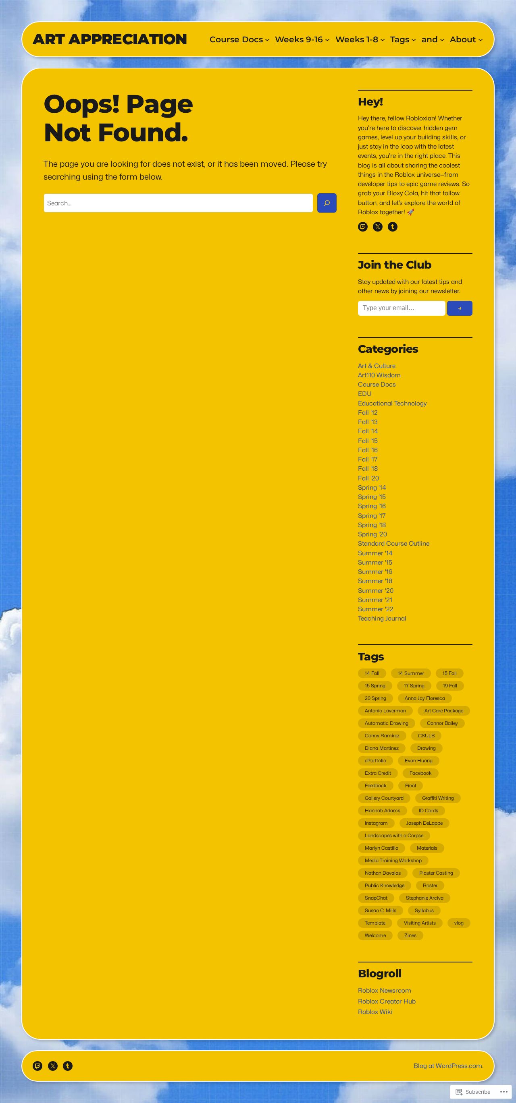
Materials (427, 848)
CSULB (426, 736)
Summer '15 (375, 562)
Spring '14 (372, 487)
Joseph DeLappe (424, 823)
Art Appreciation (110, 39)
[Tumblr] (392, 227)
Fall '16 (368, 450)
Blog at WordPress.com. (448, 1066)
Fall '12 (368, 412)
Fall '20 (368, 478)
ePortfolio (375, 760)
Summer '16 (375, 571)
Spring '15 (372, 497)
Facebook (421, 773)
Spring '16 (372, 506)
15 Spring (375, 686)
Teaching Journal (382, 618)
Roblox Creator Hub (387, 1001)
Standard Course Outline (393, 543)
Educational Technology (392, 403)
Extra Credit (378, 773)
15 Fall (450, 673)
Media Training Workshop (393, 860)
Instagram (376, 823)
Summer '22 (375, 609)
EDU (365, 393)
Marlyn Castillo (381, 848)
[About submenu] (480, 39)
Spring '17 (372, 515)
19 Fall (450, 686)
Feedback (376, 785)
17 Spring (414, 686)
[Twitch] (363, 227)
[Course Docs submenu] (267, 39)
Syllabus (424, 910)
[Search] (327, 203)
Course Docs (377, 384)
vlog (459, 923)
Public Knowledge (384, 885)
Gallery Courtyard (384, 798)
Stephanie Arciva (424, 898)
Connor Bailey (442, 723)
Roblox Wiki (375, 1012)
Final (410, 785)
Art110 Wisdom (379, 375)
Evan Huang (419, 760)
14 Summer (411, 673)
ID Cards (428, 810)
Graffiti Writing (438, 798)
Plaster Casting (436, 873)
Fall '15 (368, 441)
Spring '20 (372, 534)
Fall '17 (368, 459)
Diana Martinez (382, 748)
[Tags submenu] (413, 39)
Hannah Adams (382, 810)
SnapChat (376, 898)
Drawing (426, 748)
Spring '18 (372, 525)
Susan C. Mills (380, 910)
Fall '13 (368, 422)
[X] (378, 227)
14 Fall (372, 673)
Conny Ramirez (382, 736)
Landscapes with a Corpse (394, 835)
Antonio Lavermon (385, 711)
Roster (430, 885)
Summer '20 (375, 590)
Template (375, 923)
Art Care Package (443, 711)
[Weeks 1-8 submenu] (382, 39)
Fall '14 (368, 431)
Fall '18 (368, 468)
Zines (410, 935)
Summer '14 (375, 553)
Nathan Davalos (383, 873)
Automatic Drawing (386, 723)
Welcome (375, 935)
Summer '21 (375, 600)
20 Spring (375, 698)
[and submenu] (442, 39)
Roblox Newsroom (384, 990)
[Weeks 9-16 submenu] (327, 39)
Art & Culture (376, 366)
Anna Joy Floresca (425, 698)
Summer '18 (375, 581)
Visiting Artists (420, 923)
